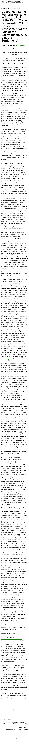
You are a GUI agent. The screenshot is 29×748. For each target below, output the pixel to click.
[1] (25, 64)
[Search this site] (24, 2)
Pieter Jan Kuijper (20, 45)
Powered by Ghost (14, 738)
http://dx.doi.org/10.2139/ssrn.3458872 (12, 641)
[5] (9, 360)
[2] (21, 146)
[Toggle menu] (27, 2)
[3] (18, 168)
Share (18, 8)
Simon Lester (6, 8)
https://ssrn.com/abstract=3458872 (11, 639)
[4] (12, 281)
